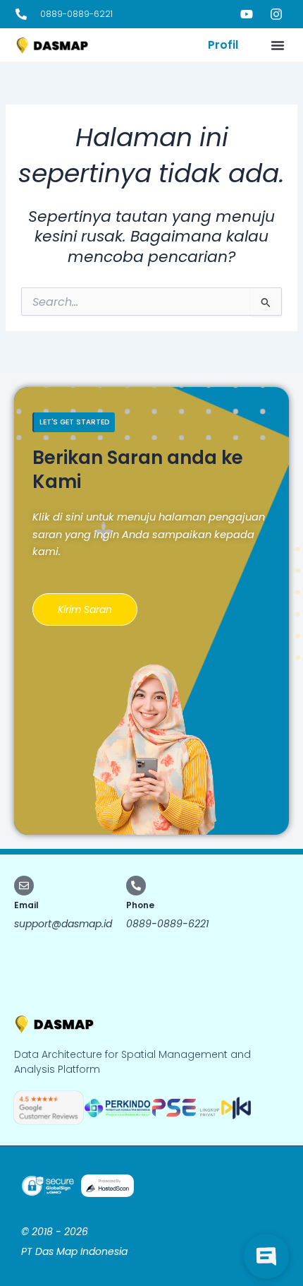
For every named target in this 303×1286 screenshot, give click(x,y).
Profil (223, 45)
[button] (277, 45)
